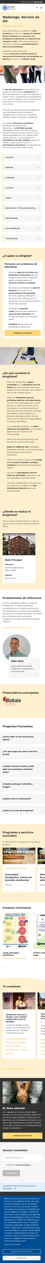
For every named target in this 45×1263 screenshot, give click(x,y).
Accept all (21, 1258)
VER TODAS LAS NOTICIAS (14, 1069)
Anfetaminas (11, 218)
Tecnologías (11, 238)
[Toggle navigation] (41, 7)
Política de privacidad (12, 1244)
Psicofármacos (12, 228)
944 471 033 (38, 2)
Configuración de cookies (22, 1251)
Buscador (38, 8)
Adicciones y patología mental (20, 208)
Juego (8, 198)
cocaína (9, 157)
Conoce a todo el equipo (15, 627)
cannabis (9, 178)
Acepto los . (18, 1165)
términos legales (23, 1165)
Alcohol (9, 188)
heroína (9, 167)
